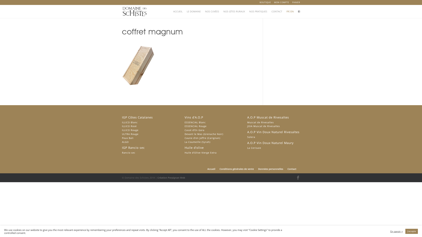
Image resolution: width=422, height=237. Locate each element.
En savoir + (396, 231)
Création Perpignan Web (171, 177)
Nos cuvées (212, 11)
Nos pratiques (258, 11)
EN (292, 11)
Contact (276, 11)
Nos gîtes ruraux (234, 11)
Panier (296, 2)
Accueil (177, 11)
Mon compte (281, 2)
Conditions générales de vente (237, 169)
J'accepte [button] (411, 231)
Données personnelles (270, 169)
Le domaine (194, 11)
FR (287, 11)
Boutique (265, 2)
